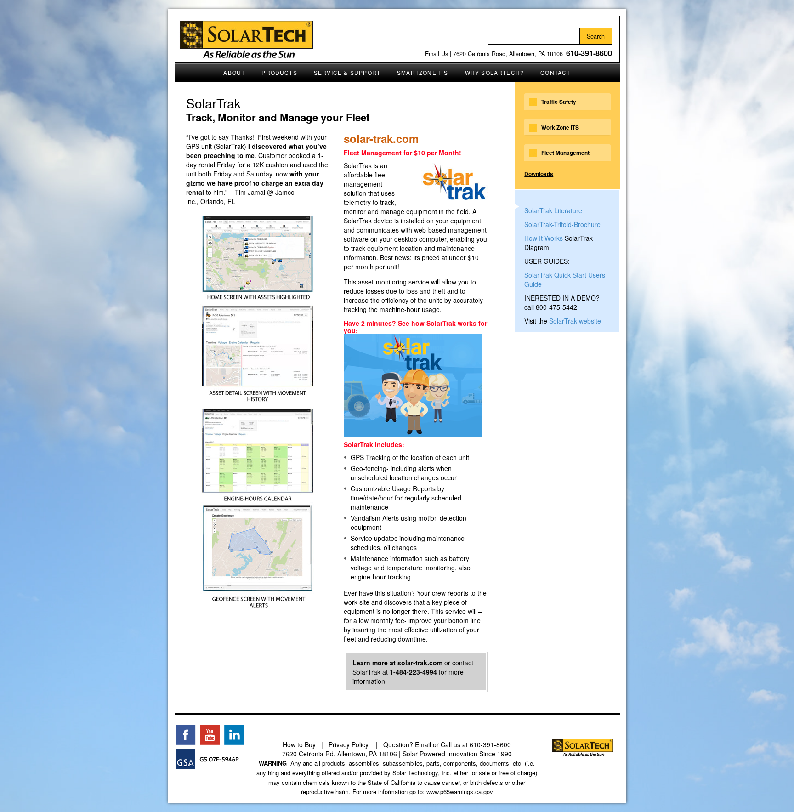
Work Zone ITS (560, 127)
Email (423, 744)
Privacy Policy (349, 744)
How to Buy (299, 744)
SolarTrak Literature (553, 210)
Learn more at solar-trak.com (397, 662)
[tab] (567, 101)
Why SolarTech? (494, 72)
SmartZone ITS (422, 72)
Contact (555, 72)
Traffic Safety (558, 101)
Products (279, 72)
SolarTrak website (575, 320)
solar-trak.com (381, 138)
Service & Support (347, 72)
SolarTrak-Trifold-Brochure (562, 224)
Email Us (436, 54)
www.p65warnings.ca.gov (459, 791)
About (234, 72)
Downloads (538, 174)
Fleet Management (565, 152)
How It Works (543, 238)
